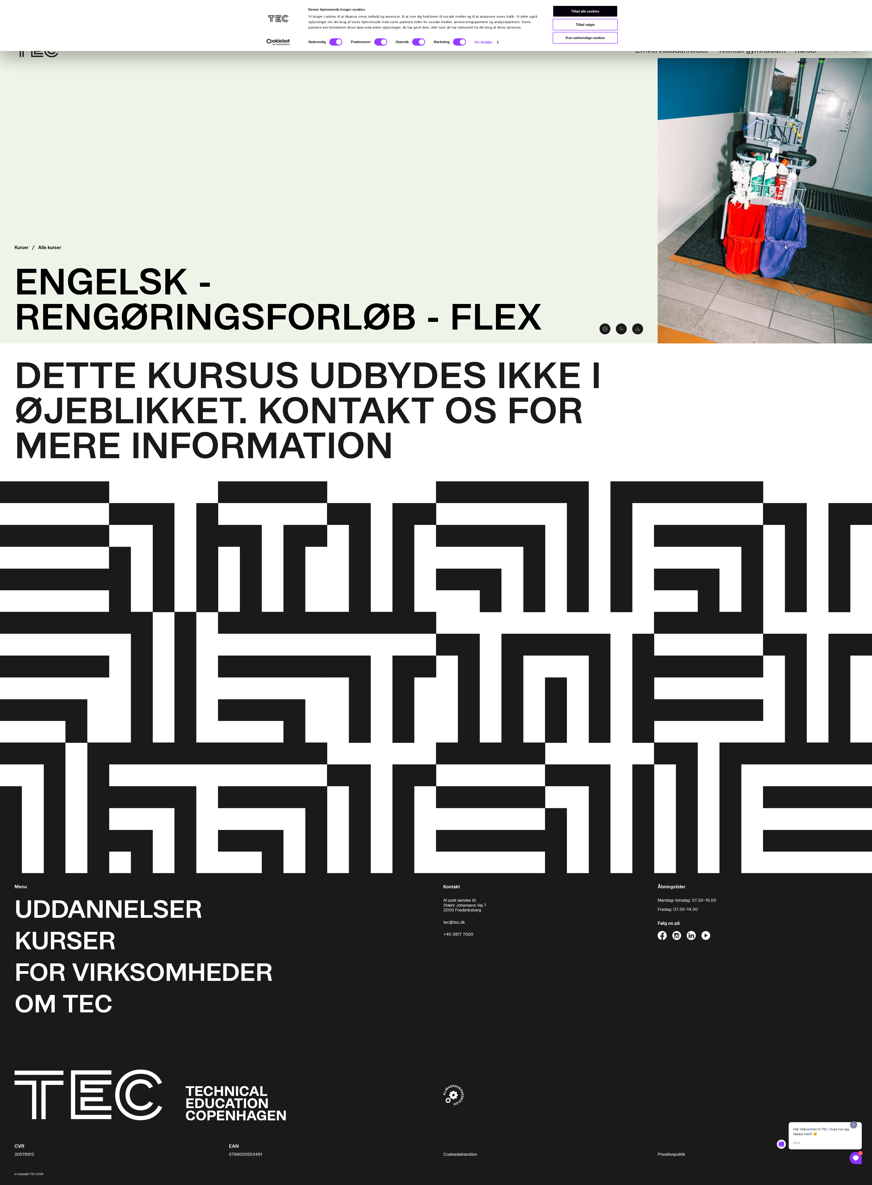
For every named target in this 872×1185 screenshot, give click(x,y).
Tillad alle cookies (585, 11)
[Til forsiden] (150, 1095)
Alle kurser (49, 247)
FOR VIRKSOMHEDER (144, 972)
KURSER (65, 941)
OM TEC (63, 1004)
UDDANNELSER (108, 909)
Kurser (21, 247)
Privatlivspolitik (671, 1154)
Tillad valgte (585, 25)
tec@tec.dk (454, 922)
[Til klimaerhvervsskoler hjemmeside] (453, 1095)
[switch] (380, 42)
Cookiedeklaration (460, 1154)
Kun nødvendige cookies (585, 38)
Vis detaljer (484, 42)
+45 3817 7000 (458, 934)
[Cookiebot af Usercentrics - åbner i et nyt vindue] (278, 42)
